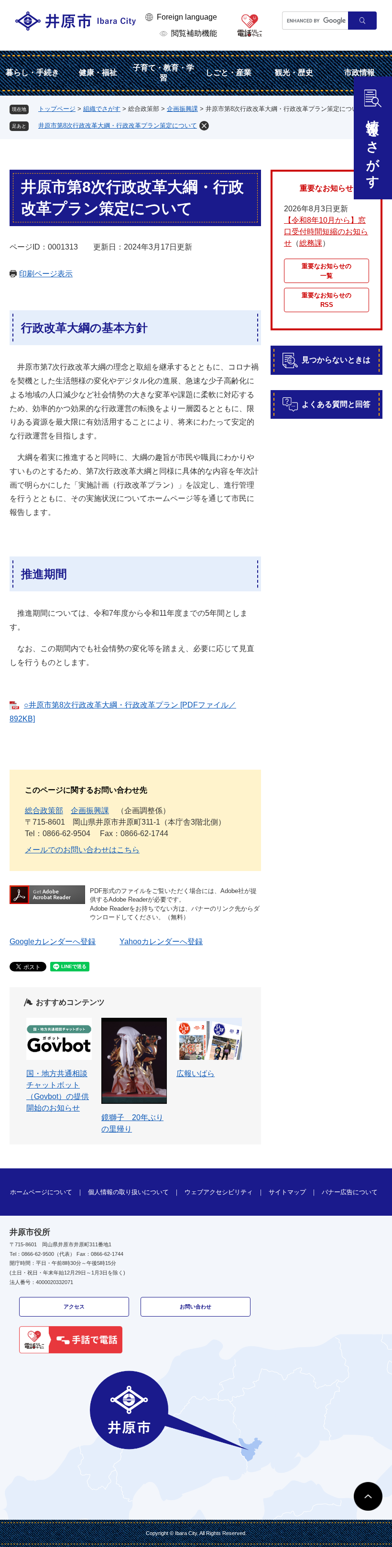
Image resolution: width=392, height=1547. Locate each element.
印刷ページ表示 (46, 274)
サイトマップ (287, 1192)
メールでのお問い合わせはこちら (82, 850)
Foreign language (187, 17)
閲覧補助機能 (194, 33)
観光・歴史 (294, 72)
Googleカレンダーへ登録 (53, 941)
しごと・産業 (228, 72)
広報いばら (195, 1073)
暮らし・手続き (32, 72)
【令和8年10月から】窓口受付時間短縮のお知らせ (326, 231)
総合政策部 (44, 810)
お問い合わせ (195, 1306)
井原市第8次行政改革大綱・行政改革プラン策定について (117, 125)
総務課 (310, 243)
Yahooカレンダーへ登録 (161, 941)
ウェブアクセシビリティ (219, 1192)
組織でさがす (101, 108)
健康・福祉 (98, 72)
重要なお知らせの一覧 (326, 270)
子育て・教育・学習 (163, 73)
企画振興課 (182, 108)
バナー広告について (350, 1192)
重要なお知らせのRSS (326, 300)
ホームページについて (41, 1192)
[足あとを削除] (204, 126)
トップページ (57, 108)
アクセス (74, 1306)
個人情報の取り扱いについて (128, 1192)
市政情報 (359, 72)
